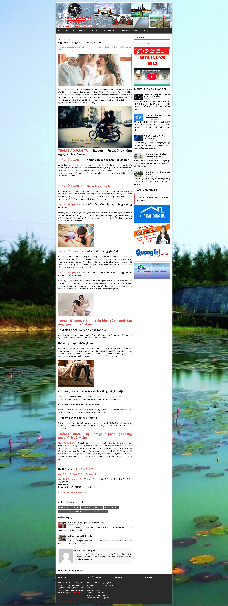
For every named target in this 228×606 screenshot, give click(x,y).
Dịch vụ (81, 31)
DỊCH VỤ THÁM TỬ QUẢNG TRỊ (150, 89)
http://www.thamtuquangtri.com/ (76, 492)
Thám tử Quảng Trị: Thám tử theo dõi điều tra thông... (157, 155)
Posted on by (68, 47)
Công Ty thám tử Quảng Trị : (71, 479)
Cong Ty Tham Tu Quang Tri (69, 474)
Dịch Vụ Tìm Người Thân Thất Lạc (82, 536)
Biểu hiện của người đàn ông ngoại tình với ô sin (95, 322)
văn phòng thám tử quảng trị (95, 511)
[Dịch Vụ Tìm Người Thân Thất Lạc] (62, 540)
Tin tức (93, 31)
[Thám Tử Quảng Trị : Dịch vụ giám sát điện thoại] (138, 98)
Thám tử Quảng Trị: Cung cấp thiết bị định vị (157, 173)
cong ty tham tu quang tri (69, 507)
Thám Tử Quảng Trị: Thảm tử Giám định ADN (157, 137)
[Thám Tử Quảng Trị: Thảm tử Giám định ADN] (138, 140)
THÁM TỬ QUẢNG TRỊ (73, 150)
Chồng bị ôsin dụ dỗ (98, 186)
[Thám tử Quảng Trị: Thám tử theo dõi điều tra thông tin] (138, 158)
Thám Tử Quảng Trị (84, 47)
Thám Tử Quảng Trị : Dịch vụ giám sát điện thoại (157, 95)
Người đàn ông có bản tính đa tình (79, 42)
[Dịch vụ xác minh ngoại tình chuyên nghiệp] (62, 527)
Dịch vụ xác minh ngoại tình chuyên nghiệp (86, 523)
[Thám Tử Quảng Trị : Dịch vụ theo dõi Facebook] (138, 119)
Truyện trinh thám (128, 31)
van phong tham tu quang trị (70, 511)
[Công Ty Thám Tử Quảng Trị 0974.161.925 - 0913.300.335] (114, 26)
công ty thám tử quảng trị (92, 507)
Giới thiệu (69, 31)
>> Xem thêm (75, 593)
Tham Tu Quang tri (88, 474)
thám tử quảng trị (111, 507)
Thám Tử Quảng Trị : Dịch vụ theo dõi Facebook (157, 116)
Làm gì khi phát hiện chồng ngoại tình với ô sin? (95, 435)
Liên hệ (145, 31)
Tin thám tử (108, 31)
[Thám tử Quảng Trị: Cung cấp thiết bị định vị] (138, 176)
